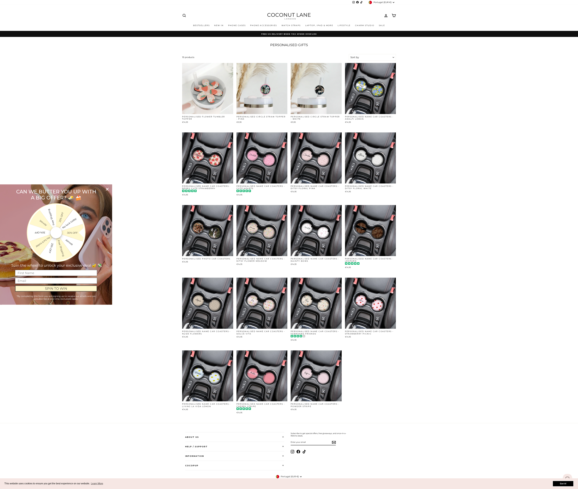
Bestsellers (201, 25)
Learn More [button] (97, 483)
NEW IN (219, 25)
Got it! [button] (563, 483)
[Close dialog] (107, 189)
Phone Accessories (263, 25)
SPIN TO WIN (56, 288)
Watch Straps (291, 25)
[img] (189, 191)
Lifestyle (344, 25)
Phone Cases (237, 25)
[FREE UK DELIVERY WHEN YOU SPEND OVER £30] (289, 33)
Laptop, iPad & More (319, 25)
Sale (382, 25)
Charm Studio (364, 25)
